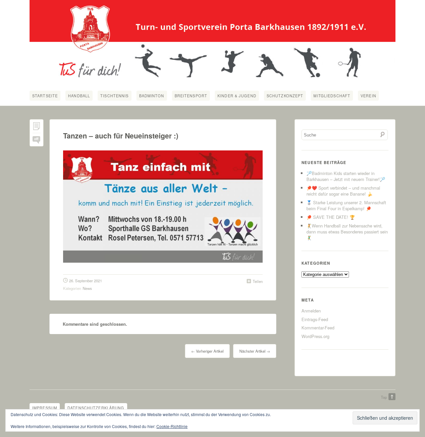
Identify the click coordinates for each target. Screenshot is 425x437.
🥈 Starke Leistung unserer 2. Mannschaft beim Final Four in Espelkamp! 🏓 (346, 205)
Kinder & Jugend (236, 95)
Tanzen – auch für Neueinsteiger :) (120, 136)
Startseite (45, 95)
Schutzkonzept (285, 95)
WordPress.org (315, 336)
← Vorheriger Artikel (207, 351)
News (87, 288)
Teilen (258, 281)
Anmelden (311, 310)
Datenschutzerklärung (95, 407)
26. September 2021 (85, 280)
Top (384, 397)
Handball (79, 95)
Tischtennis (114, 95)
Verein (368, 95)
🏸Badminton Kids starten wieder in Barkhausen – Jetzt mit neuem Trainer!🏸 (345, 176)
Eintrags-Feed (314, 319)
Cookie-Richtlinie (172, 426)
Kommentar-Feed (317, 327)
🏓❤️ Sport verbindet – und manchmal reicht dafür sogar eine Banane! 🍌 (343, 191)
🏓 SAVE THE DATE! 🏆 (330, 217)
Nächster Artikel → (254, 351)
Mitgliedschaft (331, 95)
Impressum (44, 407)
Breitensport (191, 95)
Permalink (37, 127)
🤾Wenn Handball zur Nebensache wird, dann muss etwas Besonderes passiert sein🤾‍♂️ (347, 231)
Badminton (151, 95)
